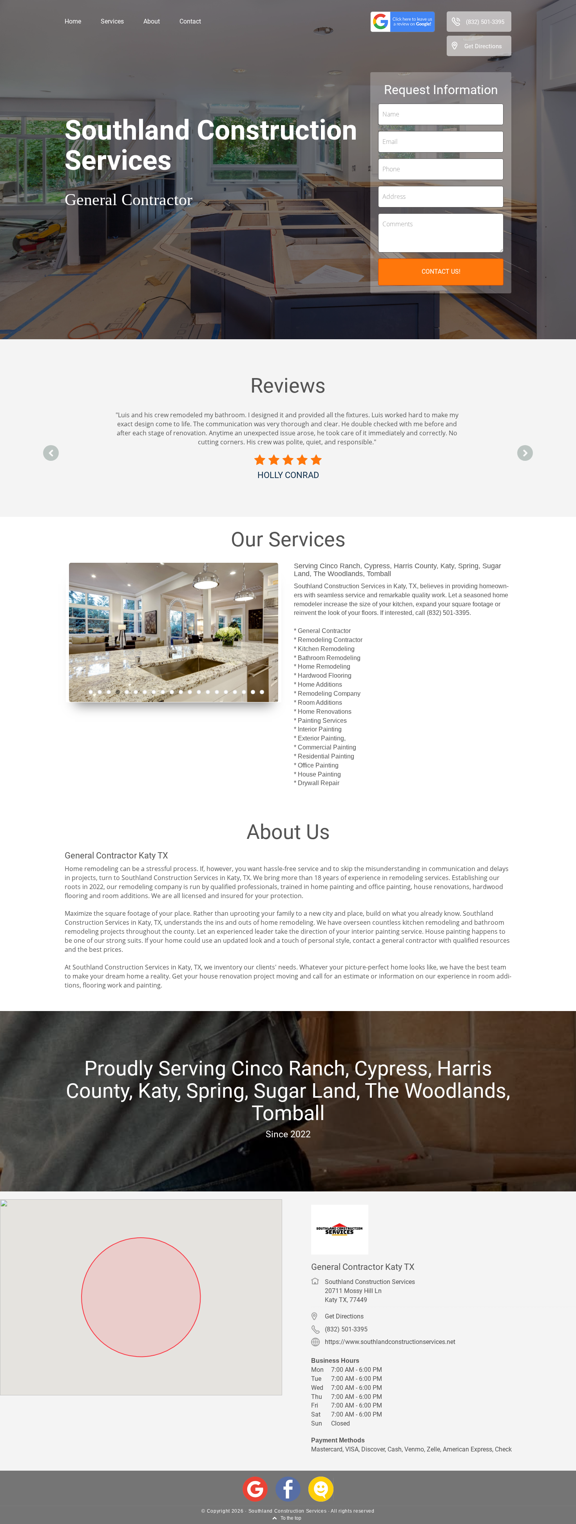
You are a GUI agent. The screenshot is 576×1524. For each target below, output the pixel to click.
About (151, 21)
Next (294, 631)
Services (112, 21)
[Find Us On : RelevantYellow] (320, 1489)
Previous (53, 631)
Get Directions (483, 46)
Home (73, 21)
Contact (190, 21)
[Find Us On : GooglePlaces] (255, 1489)
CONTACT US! (441, 271)
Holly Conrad (288, 475)
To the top (291, 1518)
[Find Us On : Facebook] (288, 1489)
